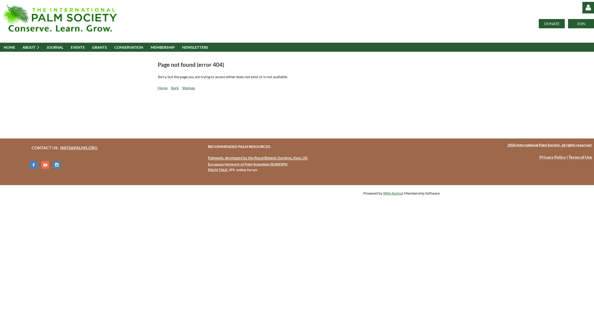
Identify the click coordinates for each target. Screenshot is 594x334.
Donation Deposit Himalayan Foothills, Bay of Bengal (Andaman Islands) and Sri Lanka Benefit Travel (239, 112)
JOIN (581, 23)
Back (175, 88)
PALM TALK (218, 169)
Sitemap (188, 88)
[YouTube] (45, 165)
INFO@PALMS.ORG (78, 147)
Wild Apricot (393, 193)
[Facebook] (34, 165)
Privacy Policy (553, 157)
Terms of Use (580, 157)
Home (163, 88)
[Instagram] (57, 165)
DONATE (551, 23)
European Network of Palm (230, 164)
